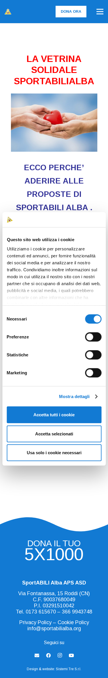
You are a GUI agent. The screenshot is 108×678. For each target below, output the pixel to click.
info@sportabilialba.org (54, 628)
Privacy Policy (35, 622)
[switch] (93, 337)
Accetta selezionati (54, 433)
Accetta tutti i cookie (54, 414)
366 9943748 (77, 612)
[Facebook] (48, 655)
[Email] (37, 655)
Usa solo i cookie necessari (54, 452)
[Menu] (100, 11)
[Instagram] (60, 655)
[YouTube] (71, 655)
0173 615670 (41, 612)
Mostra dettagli (74, 396)
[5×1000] (54, 556)
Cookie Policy (73, 622)
